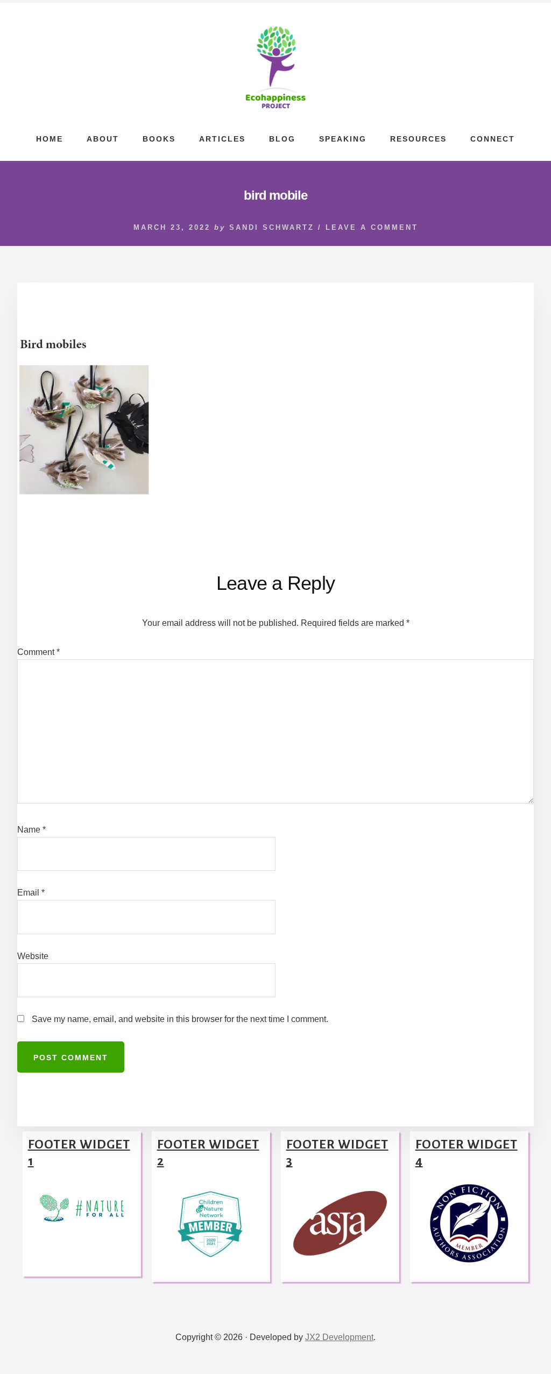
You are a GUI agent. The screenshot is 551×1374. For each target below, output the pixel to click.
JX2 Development (339, 1337)
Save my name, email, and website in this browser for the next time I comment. (180, 1019)
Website (32, 956)
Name (31, 829)
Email (31, 892)
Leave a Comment (372, 227)
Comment (38, 652)
